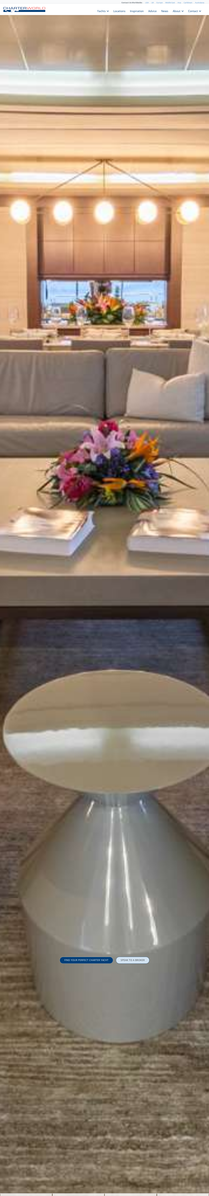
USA (147, 2)
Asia (179, 2)
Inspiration (137, 10)
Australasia (199, 2)
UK (152, 2)
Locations (119, 10)
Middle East (170, 2)
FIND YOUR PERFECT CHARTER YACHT (86, 960)
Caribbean (188, 2)
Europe (160, 2)
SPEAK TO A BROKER (133, 960)
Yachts (101, 10)
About (176, 10)
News (164, 10)
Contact (193, 10)
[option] (104, 598)
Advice (152, 10)
